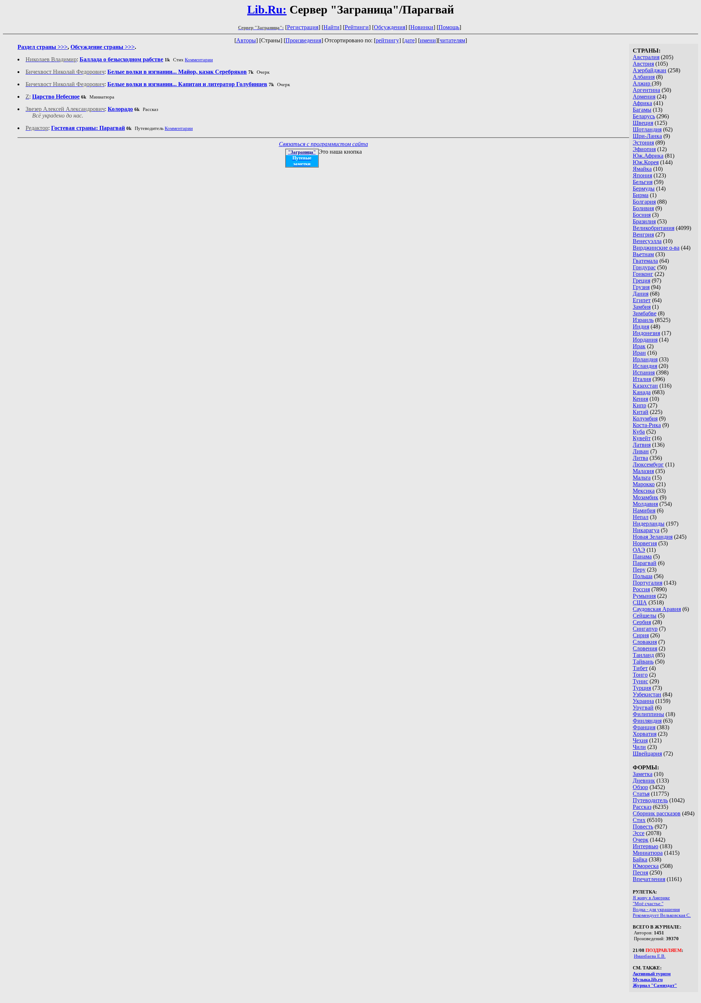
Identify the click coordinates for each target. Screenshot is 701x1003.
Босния (642, 215)
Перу (639, 569)
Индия (641, 326)
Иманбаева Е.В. (650, 956)
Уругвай (643, 707)
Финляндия (647, 721)
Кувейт (642, 438)
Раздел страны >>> (43, 47)
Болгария (644, 202)
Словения (645, 648)
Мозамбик (645, 497)
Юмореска (646, 866)
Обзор (640, 787)
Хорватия (644, 734)
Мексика (644, 491)
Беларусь (644, 116)
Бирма (640, 195)
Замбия (642, 307)
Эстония (643, 142)
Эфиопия (644, 149)
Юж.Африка (648, 156)
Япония (642, 175)
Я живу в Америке (651, 897)
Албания (644, 77)
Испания (644, 372)
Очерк (640, 840)
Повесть (643, 826)
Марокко (644, 484)
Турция (642, 688)
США (640, 602)
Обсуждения (389, 27)
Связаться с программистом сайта (323, 144)
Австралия (646, 57)
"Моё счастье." (648, 903)
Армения (644, 96)
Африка (642, 103)
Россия (641, 589)
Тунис (640, 681)
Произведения (303, 40)
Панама (642, 556)
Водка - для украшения (656, 909)
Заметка (642, 774)
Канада (642, 392)
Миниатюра (648, 853)
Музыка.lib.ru (648, 979)
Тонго (640, 675)
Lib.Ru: (267, 9)
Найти (331, 27)
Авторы (246, 40)
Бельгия (642, 182)
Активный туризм (652, 973)
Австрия (643, 64)
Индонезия (646, 333)
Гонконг (643, 274)
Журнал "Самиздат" (655, 985)
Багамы (642, 110)
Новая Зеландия (653, 537)
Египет (642, 300)
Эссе (638, 833)
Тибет (640, 668)
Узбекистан (647, 694)
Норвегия (645, 543)
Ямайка (642, 169)
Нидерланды (648, 523)
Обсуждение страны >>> (102, 47)
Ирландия (645, 359)
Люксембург (648, 464)
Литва (640, 458)
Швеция (643, 123)
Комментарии (199, 59)
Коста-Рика (647, 425)
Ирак (639, 346)
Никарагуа (646, 530)
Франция (644, 727)
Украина (643, 701)
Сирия (641, 635)
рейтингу (387, 40)
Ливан (641, 451)
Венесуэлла (647, 241)
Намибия (644, 510)
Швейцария (647, 753)
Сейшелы (644, 615)
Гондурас (644, 267)
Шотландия (647, 129)
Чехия (640, 740)
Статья (641, 794)
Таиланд (643, 655)
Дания (640, 294)
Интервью (645, 846)
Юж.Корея (646, 162)
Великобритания (653, 228)
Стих (639, 820)
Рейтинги (357, 27)
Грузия (641, 287)
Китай (640, 412)
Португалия (647, 583)
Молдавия (645, 504)
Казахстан (645, 386)
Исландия (645, 366)
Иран (639, 353)
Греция (641, 280)
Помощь (448, 27)
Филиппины (648, 714)
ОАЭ (639, 550)
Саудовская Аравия (657, 609)
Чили (639, 747)
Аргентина (646, 90)
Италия (642, 379)
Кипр (639, 405)
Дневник (644, 780)
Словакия (645, 642)
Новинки (421, 27)
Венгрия (643, 234)
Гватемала (645, 261)
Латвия (642, 445)
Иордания (645, 340)
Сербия (642, 622)
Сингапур (645, 629)
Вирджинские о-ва (656, 248)
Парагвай (644, 563)
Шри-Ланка (647, 136)
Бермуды (644, 188)
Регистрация (302, 27)
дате (409, 40)
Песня (640, 872)
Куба (639, 432)
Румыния (644, 596)
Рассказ (642, 807)
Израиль (643, 320)
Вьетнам (643, 254)
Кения (640, 399)
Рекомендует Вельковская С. (662, 915)
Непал (640, 517)
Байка (640, 859)
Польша (642, 576)
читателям (452, 40)
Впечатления (649, 879)
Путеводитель (650, 800)
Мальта (642, 477)
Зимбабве (644, 313)
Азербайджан (649, 70)
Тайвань (643, 661)
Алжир (642, 83)
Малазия (643, 471)
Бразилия (644, 221)
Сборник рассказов (657, 813)
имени (428, 40)
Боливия (643, 208)
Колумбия (645, 418)
